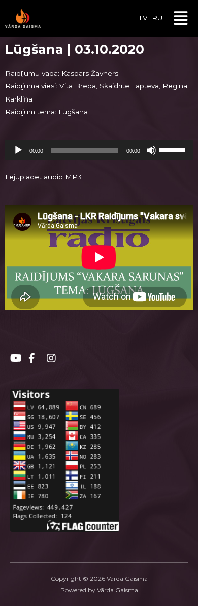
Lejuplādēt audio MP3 (43, 177)
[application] (99, 150)
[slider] (173, 149)
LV (143, 18)
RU (157, 18)
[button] (181, 18)
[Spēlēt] (18, 150)
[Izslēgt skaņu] (151, 150)
